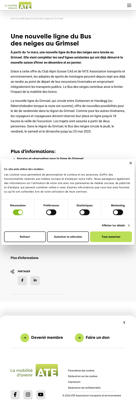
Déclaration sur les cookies (82, 376)
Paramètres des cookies (81, 370)
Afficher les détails (113, 225)
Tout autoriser (111, 237)
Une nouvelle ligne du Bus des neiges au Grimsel (37, 18)
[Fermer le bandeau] (130, 163)
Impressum (74, 382)
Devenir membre (47, 337)
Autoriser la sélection (68, 237)
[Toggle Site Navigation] (129, 5)
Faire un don (97, 337)
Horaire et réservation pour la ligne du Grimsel (50, 158)
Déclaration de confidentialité (84, 388)
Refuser (25, 237)
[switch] (51, 212)
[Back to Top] (124, 323)
